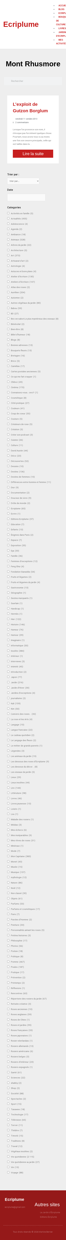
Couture (16, 419)
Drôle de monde (20, 503)
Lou (14, 814)
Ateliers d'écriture (23, 282)
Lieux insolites (20, 782)
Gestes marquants (21, 598)
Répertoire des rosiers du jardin (29, 998)
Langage (17, 724)
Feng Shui (17, 566)
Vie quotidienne (22, 1156)
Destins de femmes (23, 476)
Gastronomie (19, 587)
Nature (16, 882)
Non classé (19, 893)
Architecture (19, 250)
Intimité (17, 666)
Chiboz (17, 382)
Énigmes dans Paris (22, 535)
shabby (16, 1083)
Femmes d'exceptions (24, 561)
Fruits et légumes (21, 577)
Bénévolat (17, 324)
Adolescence (19, 224)
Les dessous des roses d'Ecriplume (30, 761)
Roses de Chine (20, 1019)
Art (15, 255)
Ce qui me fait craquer (23, 376)
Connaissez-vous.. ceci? (24, 392)
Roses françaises (22, 1030)
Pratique (17, 972)
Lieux (16, 777)
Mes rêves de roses (23, 840)
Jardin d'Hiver (20, 687)
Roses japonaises (21, 1035)
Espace (16, 540)
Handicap (17, 608)
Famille (17, 556)
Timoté (17, 1135)
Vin (15, 1167)
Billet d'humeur (20, 334)
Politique (17, 956)
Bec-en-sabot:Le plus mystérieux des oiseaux (34, 318)
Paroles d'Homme (21, 919)
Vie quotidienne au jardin (25, 1162)
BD (15, 313)
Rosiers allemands (22, 1046)
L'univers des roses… (23, 714)
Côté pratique (20, 403)
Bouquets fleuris (21, 350)
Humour (17, 635)
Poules (17, 967)
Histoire (18, 624)
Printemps (18, 982)
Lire (16, 788)
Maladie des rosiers (22, 819)
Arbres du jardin (21, 245)
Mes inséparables (21, 835)
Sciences (18, 1077)
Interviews (18, 661)
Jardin (17, 682)
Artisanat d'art (19, 260)
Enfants (17, 529)
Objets (16, 898)
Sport (16, 1104)
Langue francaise (22, 729)
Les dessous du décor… (24, 766)
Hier (16, 619)
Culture (17, 445)
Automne (17, 297)
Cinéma (17, 387)
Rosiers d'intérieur (22, 1062)
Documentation (20, 492)
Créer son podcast (22, 434)
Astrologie (18, 266)
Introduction (18, 672)
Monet (16, 861)
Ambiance (18, 234)
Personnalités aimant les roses (27, 930)
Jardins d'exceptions (23, 693)
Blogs (15, 339)
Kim (15, 708)
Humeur (17, 629)
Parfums (17, 903)
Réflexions (18, 988)
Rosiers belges (20, 1056)
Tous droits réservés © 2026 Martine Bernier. (33, 1232)
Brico (15, 361)
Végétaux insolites (22, 1151)
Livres (16, 798)
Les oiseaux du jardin (23, 772)
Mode (15, 851)
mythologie (19, 877)
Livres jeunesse (21, 803)
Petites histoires (21, 935)
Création (17, 429)
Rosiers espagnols (22, 1067)
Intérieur (17, 656)
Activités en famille (22, 213)
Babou (16, 308)
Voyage (17, 1172)
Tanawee (18, 1109)
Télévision (18, 1120)
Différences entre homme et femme (31, 482)
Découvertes (20, 461)
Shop (15, 1088)
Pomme (18, 961)
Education (17, 524)
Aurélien (18, 292)
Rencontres (19, 993)
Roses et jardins (21, 1025)
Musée (16, 866)
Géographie (18, 592)
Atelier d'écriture (22, 276)
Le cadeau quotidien (22, 735)
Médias (16, 824)
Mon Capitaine (21, 856)
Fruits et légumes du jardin (25, 582)
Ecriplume (21, 24)
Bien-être (17, 329)
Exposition (18, 545)
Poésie (17, 951)
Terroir (17, 1125)
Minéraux (17, 845)
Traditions (18, 1141)
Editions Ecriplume (22, 519)
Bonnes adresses (22, 345)
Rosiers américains (22, 1051)
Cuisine (17, 440)
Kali (16, 703)
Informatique (19, 645)
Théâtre (17, 1130)
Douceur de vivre (21, 498)
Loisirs (16, 809)
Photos (17, 946)
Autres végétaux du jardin (26, 303)
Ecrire (15, 513)
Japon (16, 677)
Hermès (16, 613)
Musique (18, 872)
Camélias (18, 366)
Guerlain (16, 603)
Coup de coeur (20, 413)
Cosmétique (18, 398)
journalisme (18, 698)
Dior (15, 487)
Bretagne (18, 355)
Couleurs (18, 408)
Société (17, 1093)
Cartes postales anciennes (26, 371)
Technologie (19, 1114)
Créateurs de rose (21, 424)
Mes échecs (19, 830)
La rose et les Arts (21, 719)
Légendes (17, 751)
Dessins (17, 466)
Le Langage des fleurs (23, 740)
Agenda (16, 229)
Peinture (17, 925)
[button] (55, 2)
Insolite (17, 651)
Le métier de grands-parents (26, 745)
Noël (15, 888)
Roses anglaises (21, 1014)
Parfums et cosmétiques (25, 909)
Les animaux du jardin (23, 756)
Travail (16, 1146)
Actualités (19, 218)
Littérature (18, 793)
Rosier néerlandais (22, 1040)
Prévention (18, 977)
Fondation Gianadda (23, 571)
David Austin (19, 450)
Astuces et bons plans (23, 271)
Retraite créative (21, 1004)
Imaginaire (18, 640)
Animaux (18, 239)
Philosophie (19, 940)
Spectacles (18, 1098)
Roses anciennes (21, 1009)
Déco (16, 455)
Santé (16, 1072)
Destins (18, 471)
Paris (15, 914)
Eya (15, 550)
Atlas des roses (20, 287)
